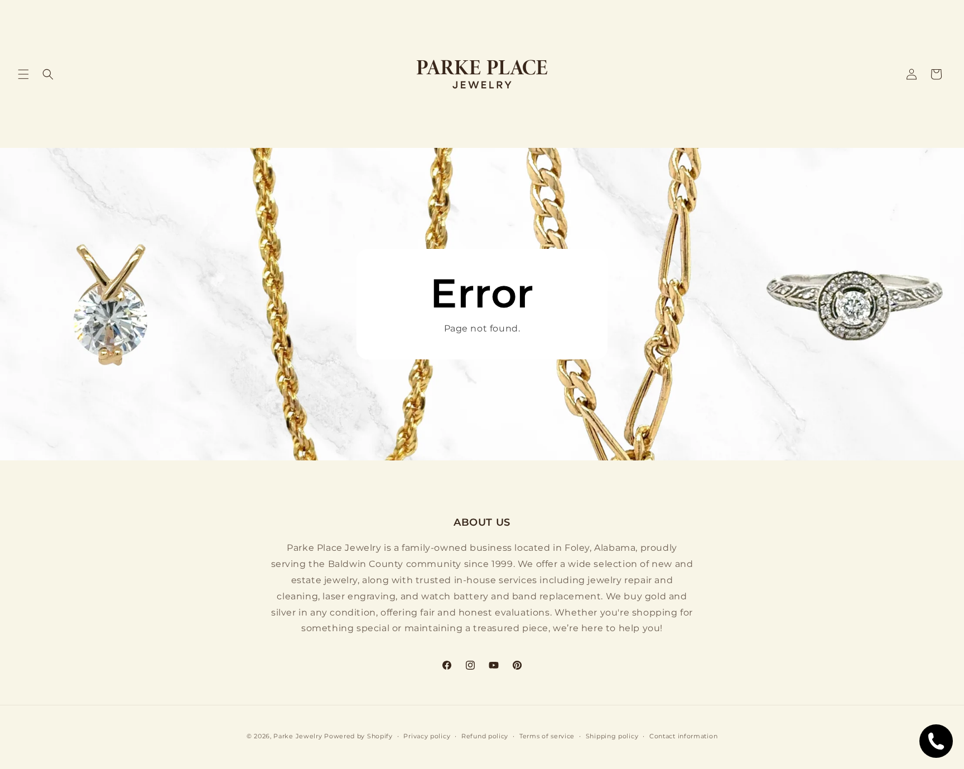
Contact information (683, 736)
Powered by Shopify (358, 736)
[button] (23, 74)
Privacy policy (426, 736)
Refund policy (484, 736)
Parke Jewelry (297, 736)
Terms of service (547, 736)
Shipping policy (612, 736)
